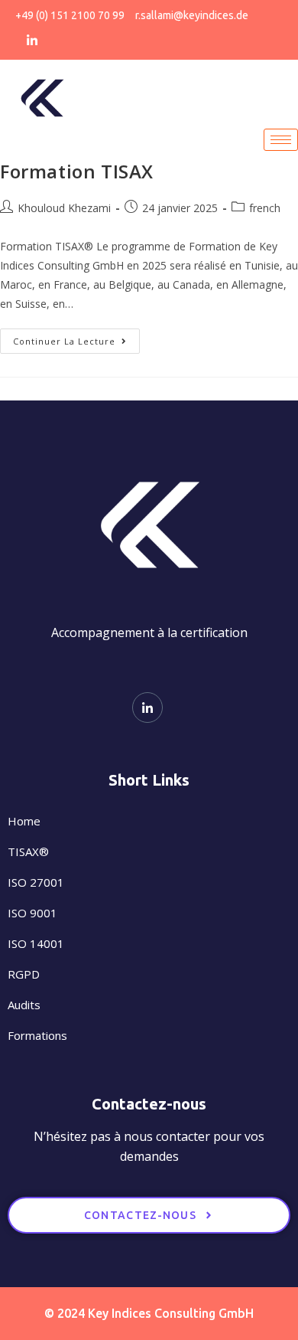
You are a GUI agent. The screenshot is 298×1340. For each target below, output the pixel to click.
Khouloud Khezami (64, 208)
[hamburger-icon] (281, 140)
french (264, 208)
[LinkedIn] (32, 39)
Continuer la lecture (76, 337)
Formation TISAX (77, 171)
